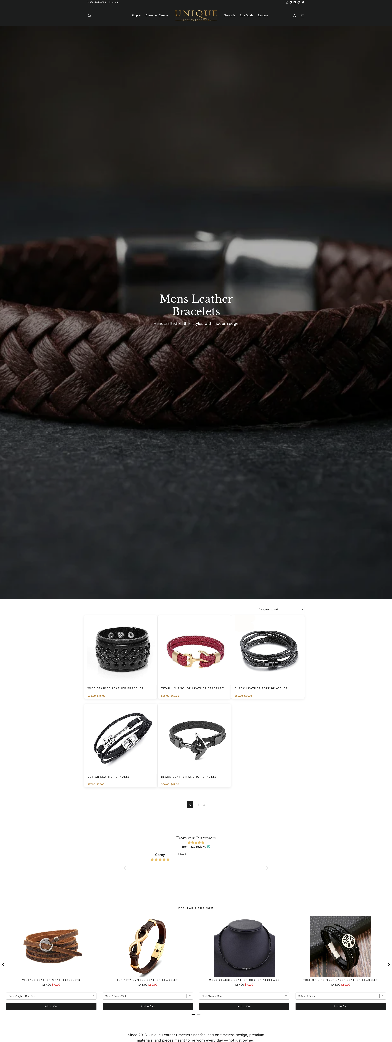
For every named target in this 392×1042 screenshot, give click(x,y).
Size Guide (246, 15)
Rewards (229, 15)
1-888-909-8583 (96, 2)
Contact (113, 2)
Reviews (263, 15)
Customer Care (155, 15)
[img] (196, 842)
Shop (135, 15)
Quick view (122, 681)
